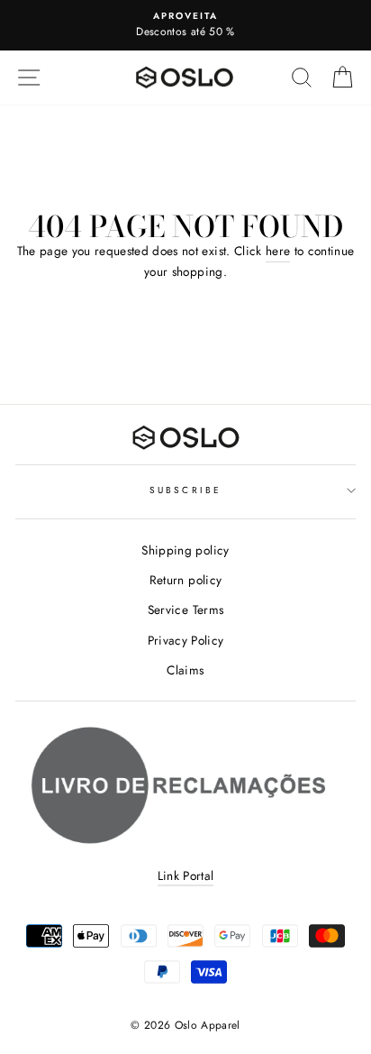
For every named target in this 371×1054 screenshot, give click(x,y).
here (278, 251)
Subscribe (185, 490)
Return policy (185, 580)
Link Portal (186, 875)
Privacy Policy (186, 640)
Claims (185, 670)
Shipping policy (185, 550)
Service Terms (185, 609)
